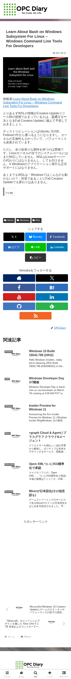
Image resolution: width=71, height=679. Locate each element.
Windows (24, 220)
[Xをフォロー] (52, 278)
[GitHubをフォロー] (19, 306)
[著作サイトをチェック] (19, 278)
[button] (35, 257)
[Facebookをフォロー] (19, 287)
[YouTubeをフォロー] (19, 297)
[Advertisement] (35, 560)
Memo (10, 220)
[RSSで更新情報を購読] (36, 316)
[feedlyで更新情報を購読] (52, 306)
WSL (37, 220)
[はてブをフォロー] (52, 287)
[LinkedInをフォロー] (52, 297)
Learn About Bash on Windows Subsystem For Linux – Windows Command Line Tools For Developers (32, 102)
